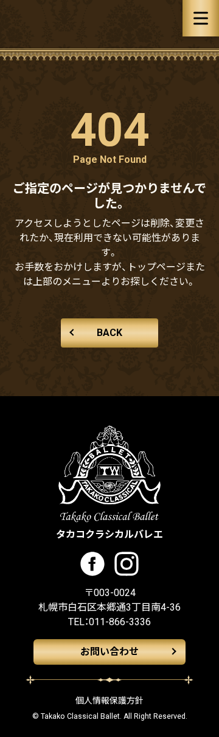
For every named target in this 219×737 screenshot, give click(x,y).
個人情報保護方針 (109, 700)
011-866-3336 (120, 622)
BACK (109, 332)
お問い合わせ (109, 651)
